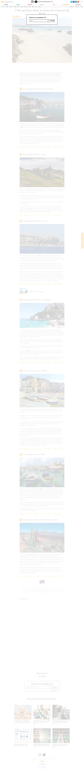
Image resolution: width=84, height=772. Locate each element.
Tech (36, 6)
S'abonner (52, 20)
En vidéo (76, 6)
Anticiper (6, 4)
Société (33, 6)
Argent (7, 6)
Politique (26, 6)
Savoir (42, 4)
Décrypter (30, 4)
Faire (54, 4)
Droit (18, 6)
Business (10, 6)
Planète (22, 6)
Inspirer (18, 4)
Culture (14, 6)
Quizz (82, 6)
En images (71, 6)
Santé (30, 6)
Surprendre (78, 4)
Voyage (39, 6)
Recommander (66, 4)
